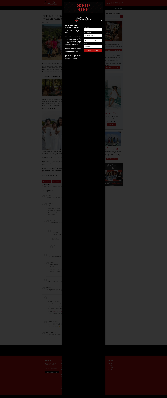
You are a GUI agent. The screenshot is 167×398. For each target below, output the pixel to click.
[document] (83, 199)
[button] (101, 20)
